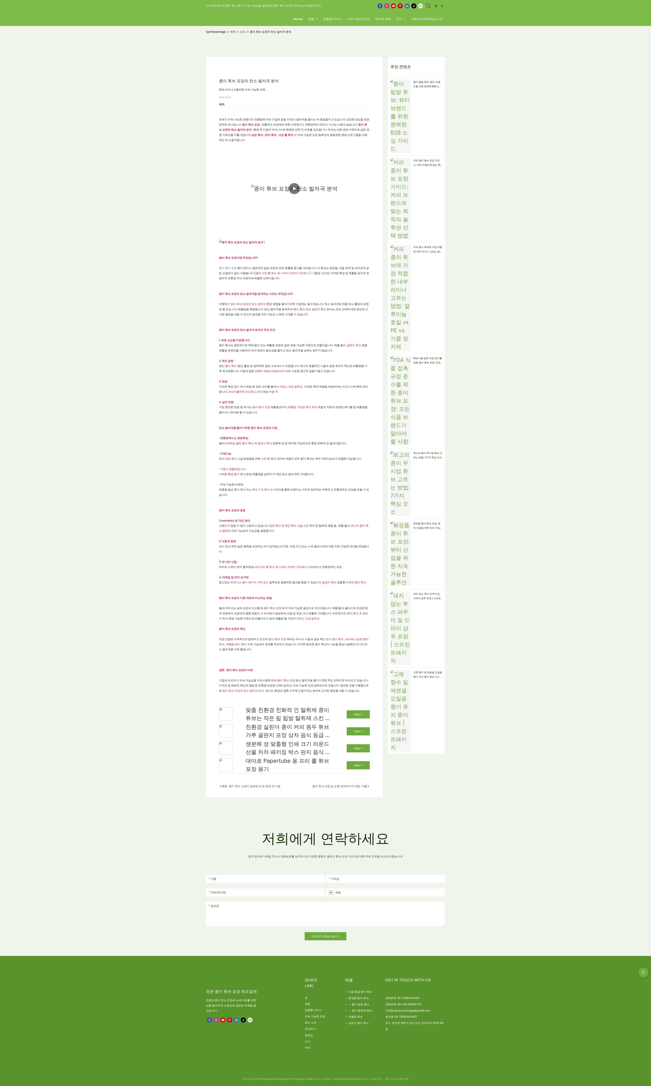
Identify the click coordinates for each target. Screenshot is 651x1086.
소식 (242, 32)
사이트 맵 (374, 1079)
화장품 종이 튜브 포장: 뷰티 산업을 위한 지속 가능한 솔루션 (427, 526)
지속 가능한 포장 (315, 1016)
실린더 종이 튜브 (358, 1023)
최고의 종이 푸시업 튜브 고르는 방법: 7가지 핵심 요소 (427, 455)
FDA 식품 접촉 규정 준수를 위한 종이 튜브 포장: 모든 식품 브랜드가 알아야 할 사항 (427, 361)
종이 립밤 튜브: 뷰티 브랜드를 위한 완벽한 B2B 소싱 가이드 (427, 84)
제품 (307, 1004)
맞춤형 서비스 (313, 1010)
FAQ (307, 1048)
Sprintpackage (216, 32)
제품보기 (358, 714)
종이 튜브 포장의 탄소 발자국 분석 (270, 32)
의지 (233, 32)
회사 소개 (310, 1023)
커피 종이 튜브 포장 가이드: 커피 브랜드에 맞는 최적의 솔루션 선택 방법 (426, 163)
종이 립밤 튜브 (360, 1004)
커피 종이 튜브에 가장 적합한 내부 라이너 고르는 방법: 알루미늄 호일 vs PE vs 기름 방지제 (427, 249)
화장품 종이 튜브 (358, 998)
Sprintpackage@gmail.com (412, 1011)
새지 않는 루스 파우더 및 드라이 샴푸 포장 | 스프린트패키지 (426, 596)
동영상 (309, 1035)
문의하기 (310, 1029)
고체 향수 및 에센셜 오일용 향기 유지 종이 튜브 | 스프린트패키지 (427, 675)
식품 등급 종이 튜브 (360, 992)
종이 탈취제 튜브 (362, 1011)
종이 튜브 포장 (228, 268)
